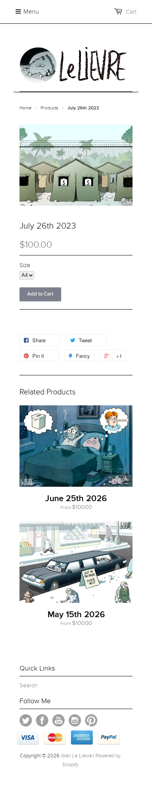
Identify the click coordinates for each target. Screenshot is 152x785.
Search (28, 685)
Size (24, 265)
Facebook (42, 720)
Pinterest (91, 720)
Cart (131, 11)
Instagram (75, 720)
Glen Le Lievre (76, 756)
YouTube (58, 720)
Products (49, 108)
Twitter (25, 720)
